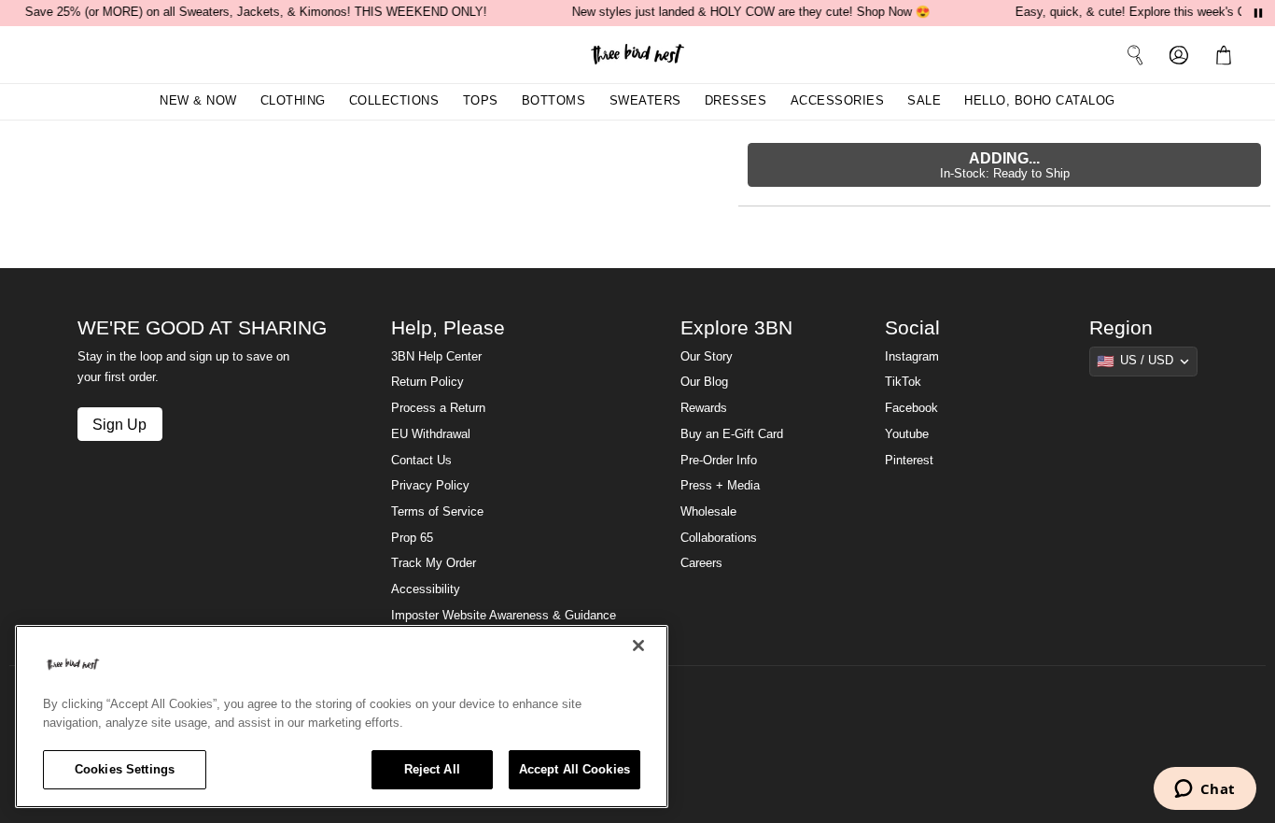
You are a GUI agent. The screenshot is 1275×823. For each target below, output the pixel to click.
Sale (924, 100)
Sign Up (119, 424)
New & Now (198, 100)
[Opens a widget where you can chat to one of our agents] (1204, 790)
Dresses (736, 100)
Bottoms (554, 100)
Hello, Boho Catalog (1039, 100)
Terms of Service (437, 511)
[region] (341, 716)
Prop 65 (412, 538)
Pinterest (909, 460)
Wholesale (708, 511)
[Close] (638, 645)
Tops (480, 100)
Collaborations (718, 538)
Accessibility (425, 589)
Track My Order (433, 563)
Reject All (432, 769)
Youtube (907, 434)
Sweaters (645, 100)
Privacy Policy (430, 485)
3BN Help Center (436, 356)
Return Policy (427, 382)
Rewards (703, 408)
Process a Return (438, 408)
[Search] (1135, 54)
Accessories (838, 100)
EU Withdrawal (430, 434)
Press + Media (720, 485)
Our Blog (704, 382)
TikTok (903, 382)
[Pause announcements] (1258, 13)
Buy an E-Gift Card (731, 434)
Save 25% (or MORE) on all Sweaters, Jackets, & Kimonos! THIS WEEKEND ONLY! (255, 12)
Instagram (912, 356)
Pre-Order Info (718, 460)
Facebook (911, 408)
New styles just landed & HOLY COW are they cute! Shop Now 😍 (750, 12)
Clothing (293, 100)
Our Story (706, 356)
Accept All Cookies (574, 769)
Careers (701, 563)
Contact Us (421, 460)
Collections (394, 100)
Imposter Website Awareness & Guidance (503, 615)
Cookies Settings (125, 769)
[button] (1227, 54)
